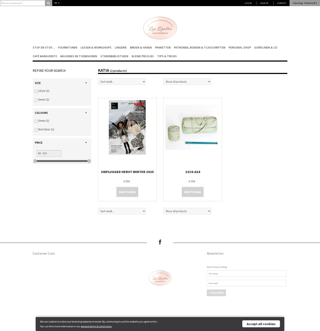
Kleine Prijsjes (143, 56)
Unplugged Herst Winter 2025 (127, 172)
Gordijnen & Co (265, 47)
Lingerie (121, 47)
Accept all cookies (261, 324)
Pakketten (163, 47)
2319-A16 (192, 172)
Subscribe (216, 293)
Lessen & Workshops (96, 47)
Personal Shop (240, 47)
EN (55, 3)
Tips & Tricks (167, 56)
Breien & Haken (141, 47)
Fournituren (67, 47)
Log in (248, 3)
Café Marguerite (45, 56)
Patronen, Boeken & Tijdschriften (199, 47)
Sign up (264, 3)
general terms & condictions (96, 326)
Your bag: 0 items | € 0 (305, 3)
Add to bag (127, 192)
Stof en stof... (44, 47)
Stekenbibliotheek (114, 56)
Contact (281, 3)
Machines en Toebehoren (78, 56)
